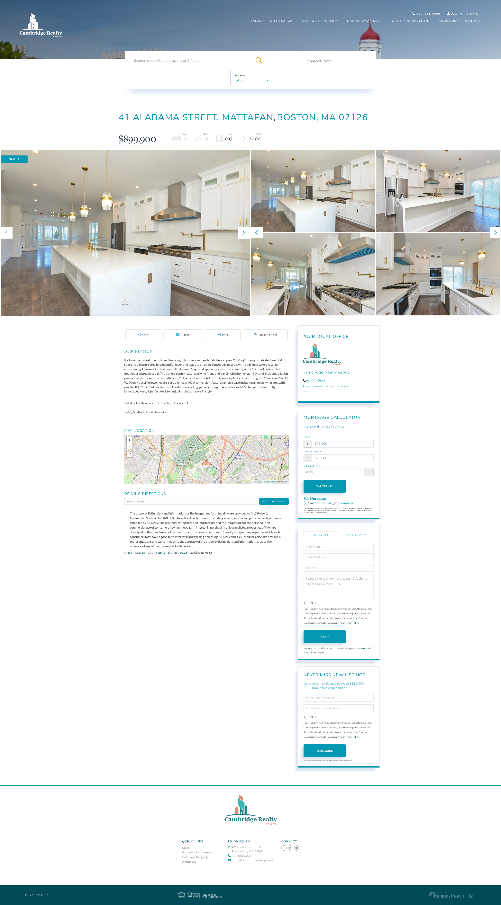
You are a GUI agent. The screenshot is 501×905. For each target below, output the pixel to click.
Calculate (324, 486)
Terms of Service (311, 652)
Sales (238, 80)
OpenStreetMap (269, 481)
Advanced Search (319, 60)
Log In (456, 14)
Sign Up (474, 14)
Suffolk (160, 552)
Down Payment (312, 451)
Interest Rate (312, 465)
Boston (172, 552)
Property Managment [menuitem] (198, 852)
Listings (140, 552)
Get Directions (274, 501)
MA (150, 552)
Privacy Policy (352, 622)
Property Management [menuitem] (408, 21)
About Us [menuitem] (448, 21)
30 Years (325, 427)
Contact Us (309, 391)
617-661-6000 (427, 14)
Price (307, 437)
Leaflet (256, 481)
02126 (183, 552)
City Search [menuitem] (281, 21)
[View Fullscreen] (129, 454)
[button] (259, 61)
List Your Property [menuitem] (320, 21)
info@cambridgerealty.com (253, 860)
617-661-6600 (315, 380)
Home (128, 552)
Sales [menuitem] (256, 21)
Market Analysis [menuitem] (363, 21)
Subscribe (324, 751)
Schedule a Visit (356, 535)
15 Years (339, 427)
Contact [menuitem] (473, 21)
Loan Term (310, 427)
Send (325, 637)
